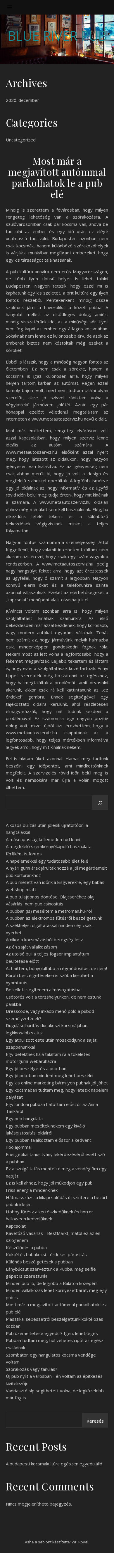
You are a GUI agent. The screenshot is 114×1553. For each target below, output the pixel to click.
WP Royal (80, 1542)
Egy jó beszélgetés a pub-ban (36, 1068)
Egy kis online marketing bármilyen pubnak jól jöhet (57, 1083)
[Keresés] (100, 803)
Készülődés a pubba (26, 1247)
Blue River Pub (57, 35)
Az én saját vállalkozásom (31, 947)
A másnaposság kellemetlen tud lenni (43, 839)
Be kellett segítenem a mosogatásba (43, 989)
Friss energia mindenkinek (32, 1190)
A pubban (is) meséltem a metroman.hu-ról (49, 911)
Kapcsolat (16, 1226)
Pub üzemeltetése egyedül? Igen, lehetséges (52, 1333)
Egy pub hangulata (24, 1118)
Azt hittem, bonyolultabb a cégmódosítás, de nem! (56, 968)
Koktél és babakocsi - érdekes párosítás (46, 1254)
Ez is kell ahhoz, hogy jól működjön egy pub (49, 1183)
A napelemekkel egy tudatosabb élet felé (47, 861)
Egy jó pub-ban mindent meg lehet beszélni (49, 1075)
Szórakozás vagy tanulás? (31, 1369)
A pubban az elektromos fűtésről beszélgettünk (54, 918)
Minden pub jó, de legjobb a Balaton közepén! (51, 1283)
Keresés (95, 1421)
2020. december (22, 100)
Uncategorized (21, 140)
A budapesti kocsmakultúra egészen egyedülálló (54, 1464)
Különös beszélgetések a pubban (39, 1262)
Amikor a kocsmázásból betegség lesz (44, 939)
